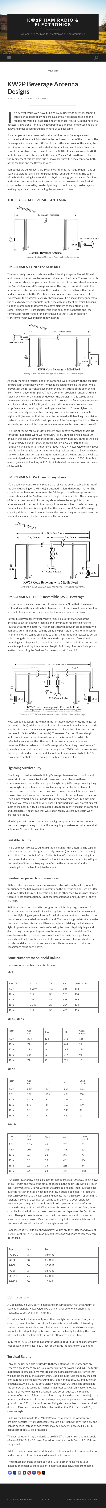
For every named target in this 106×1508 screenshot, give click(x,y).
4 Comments (43, 98)
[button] (10, 1473)
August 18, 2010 (16, 98)
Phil (30, 98)
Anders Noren (84, 1499)
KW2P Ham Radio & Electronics (53, 22)
